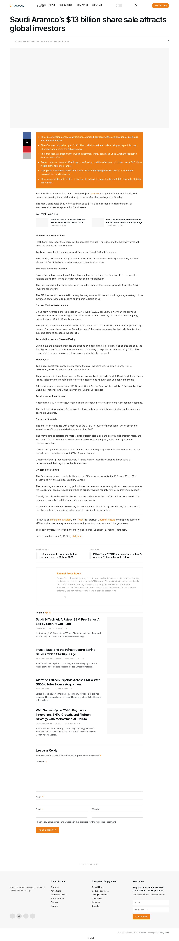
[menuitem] (89, 938)
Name (39, 796)
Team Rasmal (44, 658)
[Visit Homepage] (17, 5)
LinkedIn (66, 519)
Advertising (56, 891)
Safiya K (76, 536)
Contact (54, 902)
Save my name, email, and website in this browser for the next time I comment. (77, 822)
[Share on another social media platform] (27, 155)
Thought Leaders (100, 894)
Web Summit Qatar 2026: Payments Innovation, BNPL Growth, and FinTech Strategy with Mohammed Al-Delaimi (63, 714)
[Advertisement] (89, 848)
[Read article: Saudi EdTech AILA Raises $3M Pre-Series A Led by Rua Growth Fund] (42, 222)
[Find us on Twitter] (136, 5)
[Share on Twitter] (27, 142)
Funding (59, 41)
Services (96, 902)
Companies (83, 5)
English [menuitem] (91, 938)
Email (39, 809)
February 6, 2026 (60, 689)
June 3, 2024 (46, 41)
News (52, 5)
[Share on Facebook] (27, 135)
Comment (41, 761)
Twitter (80, 519)
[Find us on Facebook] (141, 5)
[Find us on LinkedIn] (131, 5)
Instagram (55, 519)
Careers (54, 906)
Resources (66, 5)
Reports (95, 906)
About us (97, 5)
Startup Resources (100, 891)
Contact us (160, 5)
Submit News (97, 887)
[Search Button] (147, 5)
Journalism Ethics (58, 894)
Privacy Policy (57, 898)
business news (107, 519)
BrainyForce (164, 933)
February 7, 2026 (115, 226)
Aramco (94, 193)
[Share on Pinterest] (27, 149)
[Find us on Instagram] (127, 5)
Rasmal (144, 933)
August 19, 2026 (59, 226)
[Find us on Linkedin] (32, 916)
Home (43, 5)
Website (96, 809)
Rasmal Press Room (27, 41)
